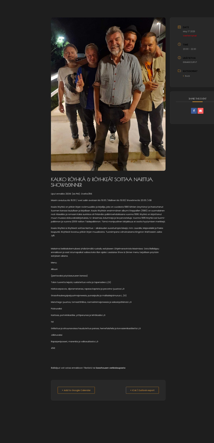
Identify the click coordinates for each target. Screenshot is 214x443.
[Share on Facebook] (194, 111)
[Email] (200, 111)
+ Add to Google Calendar (76, 390)
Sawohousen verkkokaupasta (110, 367)
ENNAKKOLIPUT (190, 62)
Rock (187, 76)
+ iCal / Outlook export (142, 390)
